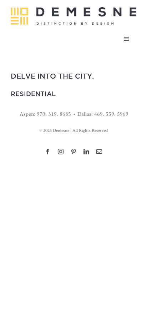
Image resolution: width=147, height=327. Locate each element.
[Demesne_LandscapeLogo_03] (73, 10)
